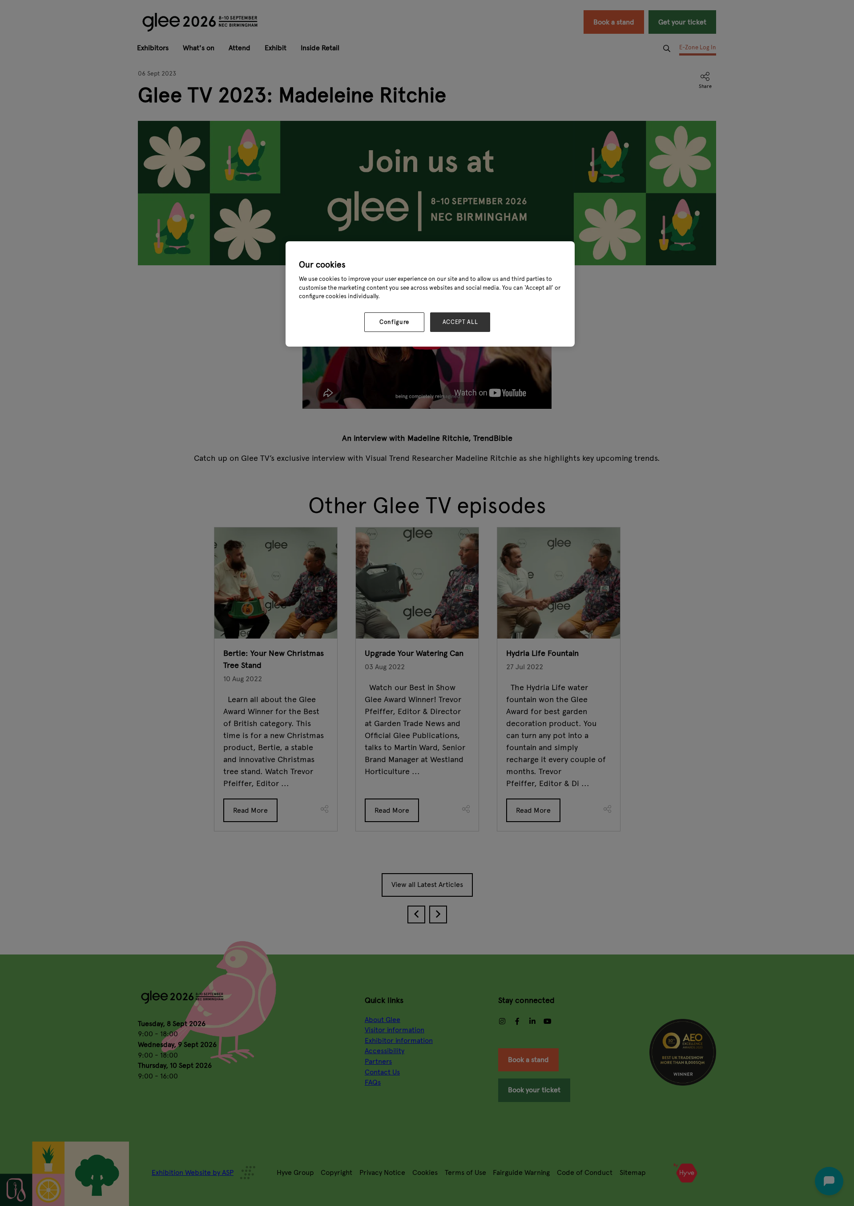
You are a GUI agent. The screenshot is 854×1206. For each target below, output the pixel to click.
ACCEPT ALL (460, 322)
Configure (394, 322)
